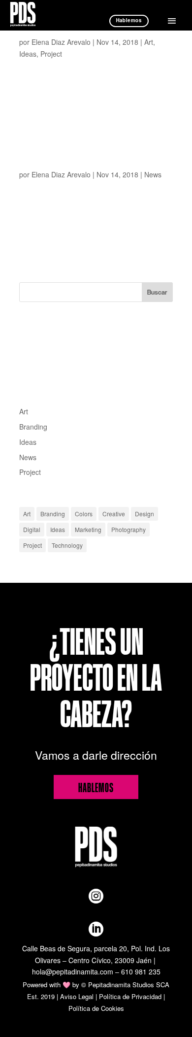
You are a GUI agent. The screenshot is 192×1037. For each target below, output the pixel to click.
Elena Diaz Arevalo (61, 42)
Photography (128, 529)
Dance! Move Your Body (37, 32)
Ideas (27, 54)
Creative (113, 513)
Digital (31, 529)
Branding (33, 427)
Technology (67, 545)
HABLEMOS (96, 787)
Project (51, 54)
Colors (84, 513)
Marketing (88, 529)
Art (148, 42)
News (152, 174)
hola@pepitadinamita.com (72, 971)
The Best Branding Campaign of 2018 (48, 164)
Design (144, 513)
